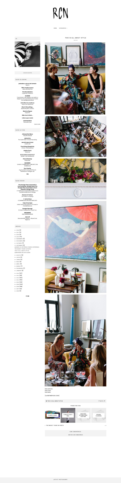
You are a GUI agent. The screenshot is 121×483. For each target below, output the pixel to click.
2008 (17, 286)
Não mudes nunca (27, 87)
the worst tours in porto (55, 425)
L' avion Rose (27, 199)
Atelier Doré (27, 150)
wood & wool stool (27, 142)
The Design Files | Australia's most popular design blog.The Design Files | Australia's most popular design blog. (27, 187)
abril (18, 263)
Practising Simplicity (27, 146)
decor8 (27, 217)
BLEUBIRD (27, 163)
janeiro (19, 270)
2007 (17, 288)
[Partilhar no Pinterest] (104, 401)
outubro (19, 243)
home (55, 28)
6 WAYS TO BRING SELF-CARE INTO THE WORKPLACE (27, 165)
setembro (19, 245)
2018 (17, 230)
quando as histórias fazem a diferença (27, 247)
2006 (17, 290)
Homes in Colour (27, 195)
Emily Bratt (27, 160)
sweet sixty (27, 144)
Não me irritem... (27, 115)
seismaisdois (27, 120)
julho (18, 257)
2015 (17, 236)
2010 (17, 282)
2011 (17, 279)
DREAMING (27, 213)
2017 (17, 232)
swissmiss (27, 138)
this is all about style (55, 401)
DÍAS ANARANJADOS (27, 214)
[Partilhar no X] (101, 401)
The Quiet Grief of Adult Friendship (27, 139)
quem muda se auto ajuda (22, 252)
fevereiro (19, 268)
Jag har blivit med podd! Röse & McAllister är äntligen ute (27, 170)
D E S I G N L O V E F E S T (27, 155)
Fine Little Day (27, 159)
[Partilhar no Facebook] (99, 401)
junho (18, 259)
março (18, 266)
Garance (27, 152)
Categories (62, 28)
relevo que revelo (27, 118)
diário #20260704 (27, 89)
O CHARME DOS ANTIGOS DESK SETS (27, 200)
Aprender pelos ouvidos (27, 108)
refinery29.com (53, 395)
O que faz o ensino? (27, 93)
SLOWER (27, 96)
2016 (17, 234)
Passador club (27, 122)
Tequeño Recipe (27, 135)
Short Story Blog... (27, 107)
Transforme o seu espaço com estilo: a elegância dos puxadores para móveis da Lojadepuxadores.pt (27, 99)
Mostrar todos (37, 124)
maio (18, 261)
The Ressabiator (27, 92)
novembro (19, 240)
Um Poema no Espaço (27, 196)
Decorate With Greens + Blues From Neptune (27, 219)
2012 (17, 277)
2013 (17, 275)
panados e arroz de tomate (27, 83)
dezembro (19, 238)
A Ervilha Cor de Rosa (27, 103)
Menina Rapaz (27, 111)
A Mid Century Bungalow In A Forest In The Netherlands (27, 205)
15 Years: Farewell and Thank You (27, 210)
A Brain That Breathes (27, 148)
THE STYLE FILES (27, 203)
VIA (27, 174)
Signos (27, 85)
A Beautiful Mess (27, 134)
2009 (17, 284)
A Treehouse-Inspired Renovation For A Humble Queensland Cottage (27, 191)
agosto (18, 255)
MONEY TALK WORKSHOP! (27, 156)
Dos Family (27, 168)
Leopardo (27, 112)
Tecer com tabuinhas (27, 104)
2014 (17, 273)
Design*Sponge (27, 208)
